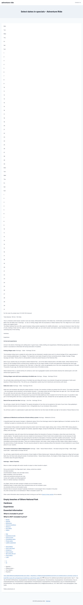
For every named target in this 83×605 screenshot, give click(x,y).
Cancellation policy (11, 539)
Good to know (9, 537)
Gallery (7, 530)
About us (8, 526)
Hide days (24, 575)
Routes (7, 519)
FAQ (7, 534)
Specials (8, 521)
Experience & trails (10, 535)
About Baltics (9, 546)
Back (32, 575)
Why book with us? (11, 553)
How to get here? (10, 548)
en (6, 562)
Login (7, 557)
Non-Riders (9, 528)
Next (36, 575)
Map (17, 575)
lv (6, 561)
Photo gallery (9, 555)
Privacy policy (9, 541)
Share (19, 575)
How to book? (9, 552)
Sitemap (48, 601)
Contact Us (78, 2)
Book (28, 575)
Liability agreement (11, 542)
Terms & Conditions (11, 525)
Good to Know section (48, 494)
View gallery (7, 575)
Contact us (8, 550)
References (9, 523)
